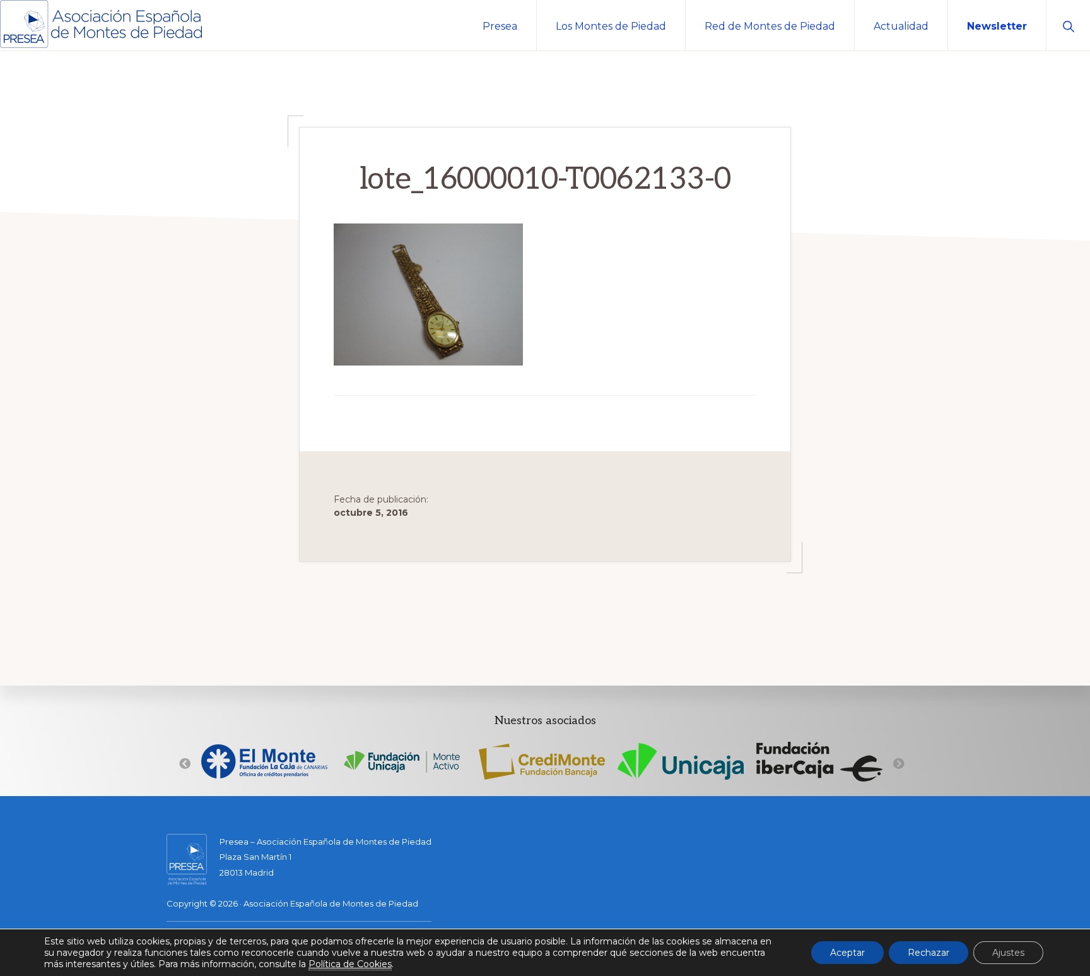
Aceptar (847, 952)
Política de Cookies (350, 964)
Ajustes (1008, 952)
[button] (1068, 25)
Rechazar (928, 952)
